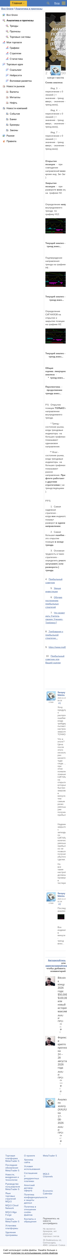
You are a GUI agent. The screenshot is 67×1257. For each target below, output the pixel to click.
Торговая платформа (12, 1158)
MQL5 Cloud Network (11, 1206)
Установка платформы (11, 1227)
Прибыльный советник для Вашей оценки (54, 659)
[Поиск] (48, 3)
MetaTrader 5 (50, 1155)
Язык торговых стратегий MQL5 (10, 1197)
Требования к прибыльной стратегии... (54, 634)
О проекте (29, 1155)
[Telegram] (50, 1209)
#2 (59, 904)
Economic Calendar (48, 1192)
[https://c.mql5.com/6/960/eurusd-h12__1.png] (62, 916)
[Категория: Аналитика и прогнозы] (52, 954)
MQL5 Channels (48, 1175)
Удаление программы (11, 1233)
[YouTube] (45, 1214)
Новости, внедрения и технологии (12, 1177)
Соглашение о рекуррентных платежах (31, 1177)
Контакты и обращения (30, 1220)
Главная (17, 3)
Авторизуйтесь (57, 960)
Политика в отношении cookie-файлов (30, 1210)
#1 (59, 703)
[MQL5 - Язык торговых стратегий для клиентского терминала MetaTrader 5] (5, 3)
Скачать (12, 1220)
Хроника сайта (28, 1161)
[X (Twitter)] (55, 1209)
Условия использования (32, 1167)
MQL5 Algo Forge (11, 1213)
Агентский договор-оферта (29, 1188)
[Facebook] (45, 1209)
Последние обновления (12, 1168)
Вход (57, 3)
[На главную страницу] (48, 954)
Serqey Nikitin (55, 78)
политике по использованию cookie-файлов (34, 1253)
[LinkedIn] (50, 1214)
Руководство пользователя (12, 1187)
